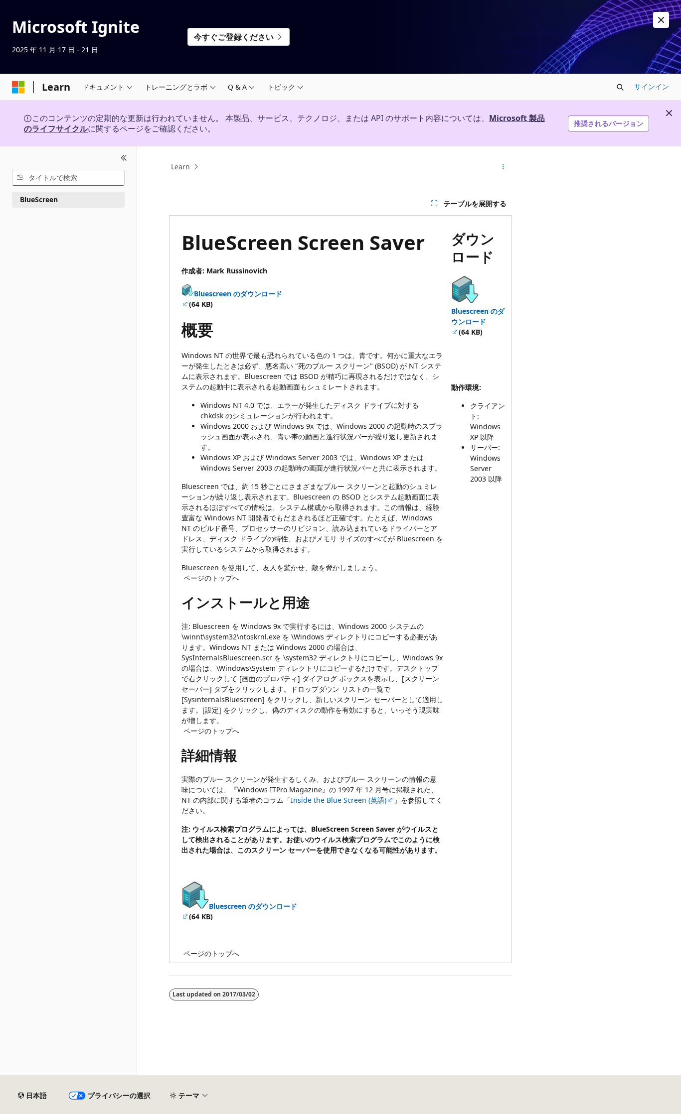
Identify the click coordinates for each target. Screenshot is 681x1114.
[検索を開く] (620, 87)
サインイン (651, 86)
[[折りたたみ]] (124, 158)
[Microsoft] (18, 87)
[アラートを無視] (661, 20)
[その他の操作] (503, 167)
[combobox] (68, 178)
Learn (180, 166)
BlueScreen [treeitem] (39, 199)
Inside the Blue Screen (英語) (338, 800)
